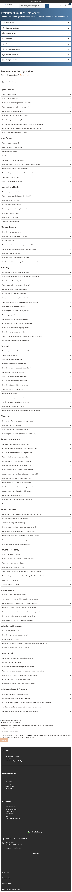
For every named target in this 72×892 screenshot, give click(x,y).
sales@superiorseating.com (13, 848)
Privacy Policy (28, 735)
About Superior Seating (12, 756)
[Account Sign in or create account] (65, 5)
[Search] (3, 82)
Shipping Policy (10, 786)
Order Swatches (10, 807)
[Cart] (69, 5)
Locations (8, 758)
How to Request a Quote (13, 818)
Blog (7, 816)
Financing (8, 784)
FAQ (7, 779)
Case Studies (9, 814)
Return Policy (9, 788)
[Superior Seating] (10, 6)
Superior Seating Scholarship (14, 761)
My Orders (9, 781)
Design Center (10, 811)
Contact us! (24, 75)
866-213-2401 (10, 842)
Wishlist (60, 5)
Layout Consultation (11, 809)
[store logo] (36, 833)
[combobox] (32, 6)
